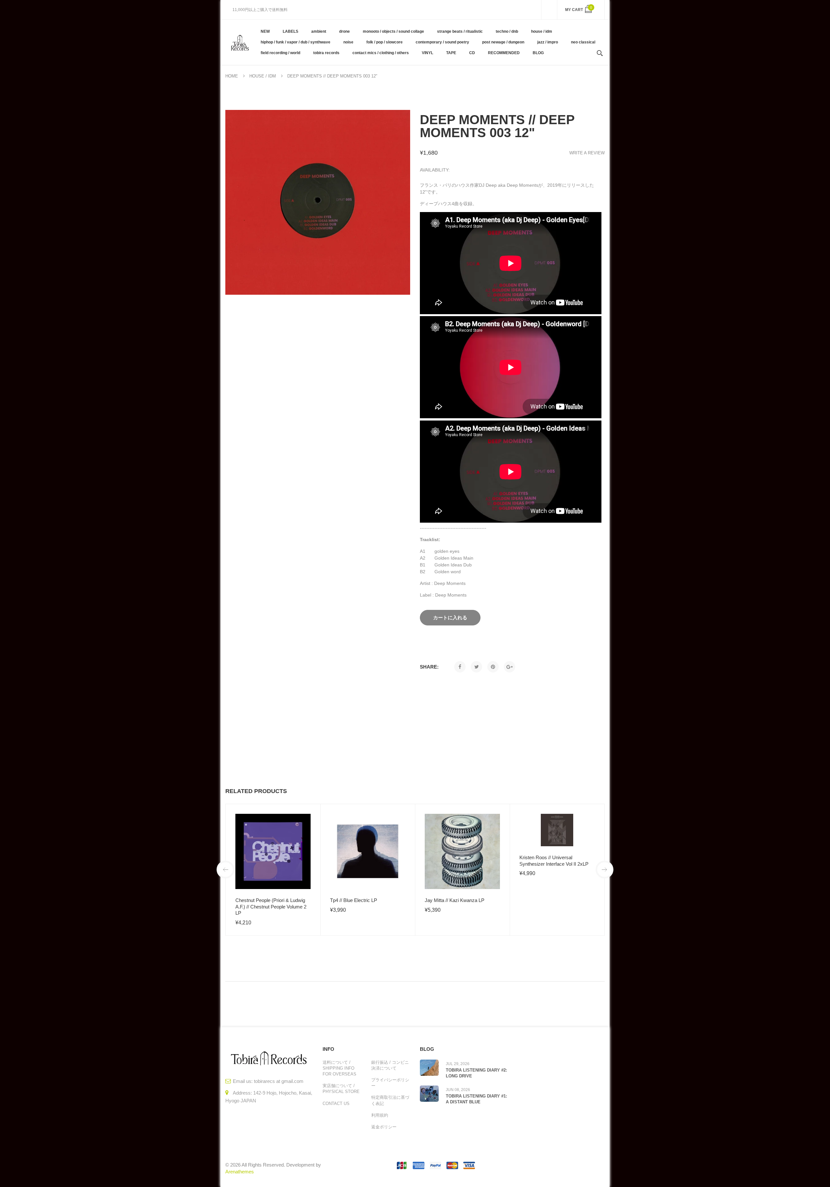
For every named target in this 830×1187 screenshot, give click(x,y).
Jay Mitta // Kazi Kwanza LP (454, 900)
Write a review (587, 152)
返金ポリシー (384, 1126)
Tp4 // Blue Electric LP (353, 900)
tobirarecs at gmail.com (278, 1081)
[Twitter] (476, 666)
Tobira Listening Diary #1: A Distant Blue (476, 1099)
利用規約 (379, 1115)
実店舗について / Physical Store (341, 1088)
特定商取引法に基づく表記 (390, 1100)
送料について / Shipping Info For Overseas (339, 1068)
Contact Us (336, 1103)
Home (231, 76)
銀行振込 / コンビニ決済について (390, 1065)
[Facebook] (460, 666)
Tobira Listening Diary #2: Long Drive (476, 1073)
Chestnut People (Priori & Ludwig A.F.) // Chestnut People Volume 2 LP (270, 906)
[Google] (509, 666)
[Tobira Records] (239, 42)
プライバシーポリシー (390, 1082)
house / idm (262, 76)
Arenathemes (239, 1171)
